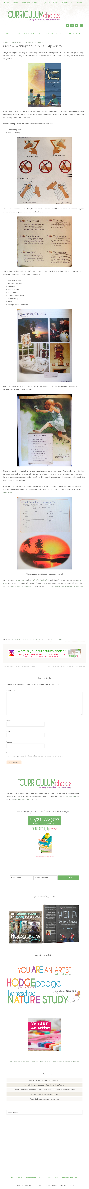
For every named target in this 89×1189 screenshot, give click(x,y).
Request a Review (70, 1177)
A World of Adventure (51, 1099)
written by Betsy (57, 639)
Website (10, 742)
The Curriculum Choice (33, 16)
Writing (40, 43)
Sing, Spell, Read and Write (50, 1080)
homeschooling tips (22, 799)
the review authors (70, 796)
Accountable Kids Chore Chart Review (50, 1085)
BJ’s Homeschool (20, 580)
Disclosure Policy (34, 1177)
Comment (11, 690)
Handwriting (15, 43)
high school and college (40, 580)
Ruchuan (34, 1094)
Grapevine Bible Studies (49, 1094)
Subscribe (68, 878)
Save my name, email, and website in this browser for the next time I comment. (35, 756)
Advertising (16, 1177)
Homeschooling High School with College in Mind (67, 586)
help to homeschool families (21, 586)
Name (9, 720)
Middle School (29, 43)
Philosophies (52, 1177)
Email (9, 731)
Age (5, 43)
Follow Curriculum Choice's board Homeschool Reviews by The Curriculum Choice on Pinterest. (44, 1062)
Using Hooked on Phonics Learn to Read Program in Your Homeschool (49, 1090)
